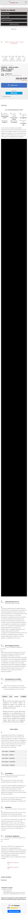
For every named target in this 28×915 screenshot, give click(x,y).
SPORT (16, 696)
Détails (4, 105)
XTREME (23, 696)
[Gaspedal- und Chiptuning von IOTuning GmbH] (14, 2)
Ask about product (7, 96)
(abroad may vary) (18, 75)
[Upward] (24, 912)
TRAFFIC (4, 696)
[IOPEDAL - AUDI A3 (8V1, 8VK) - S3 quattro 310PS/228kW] (13, 42)
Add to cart (14, 85)
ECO (11, 696)
